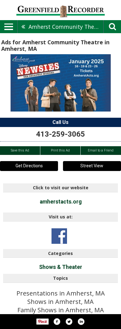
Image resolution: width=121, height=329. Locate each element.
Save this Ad (20, 150)
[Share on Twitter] (69, 321)
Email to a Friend (101, 150)
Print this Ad (60, 150)
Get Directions (29, 165)
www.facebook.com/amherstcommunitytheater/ (59, 236)
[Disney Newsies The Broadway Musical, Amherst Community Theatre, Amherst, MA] (61, 83)
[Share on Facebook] (57, 321)
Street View (91, 165)
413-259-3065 (60, 134)
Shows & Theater (60, 267)
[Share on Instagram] (81, 321)
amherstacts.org (61, 202)
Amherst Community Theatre (66, 26)
